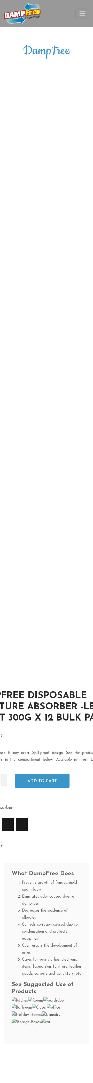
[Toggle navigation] (82, 13)
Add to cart (42, 781)
